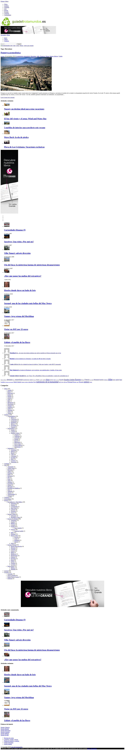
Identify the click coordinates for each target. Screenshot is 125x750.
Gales (15, 538)
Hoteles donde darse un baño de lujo (20, 290)
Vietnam (9, 496)
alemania (9, 379)
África (5, 4)
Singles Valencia (5, 727)
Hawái (16, 440)
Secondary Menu (5, 35)
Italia (12, 532)
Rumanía (13, 558)
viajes (91, 382)
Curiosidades (7, 15)
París (35, 382)
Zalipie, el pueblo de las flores (17, 342)
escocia (57, 379)
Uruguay (13, 460)
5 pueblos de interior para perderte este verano (24, 127)
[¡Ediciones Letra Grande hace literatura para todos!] (28, 33)
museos (23, 382)
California (17, 436)
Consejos (6, 13)
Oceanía (6, 12)
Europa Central (11, 514)
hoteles (101, 379)
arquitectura (26, 379)
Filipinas (9, 473)
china (47, 379)
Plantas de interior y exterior (11, 741)
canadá (40, 379)
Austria (13, 522)
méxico (26, 382)
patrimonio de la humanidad (47, 382)
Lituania (13, 509)
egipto (54, 379)
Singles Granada (5, 732)
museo (19, 382)
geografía (91, 379)
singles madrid (8, 744)
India (8, 474)
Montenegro (14, 555)
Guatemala (14, 421)
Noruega (13, 511)
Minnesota (17, 442)
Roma (47, 56)
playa (62, 382)
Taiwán (9, 493)
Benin (9, 391)
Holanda (96, 379)
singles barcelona (8, 742)
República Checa (15, 517)
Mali (8, 401)
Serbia (12, 561)
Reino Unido (14, 535)
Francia (87, 379)
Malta (12, 552)
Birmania (9, 470)
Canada (13, 431)
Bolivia (13, 451)
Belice (12, 417)
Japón (9, 480)
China (9, 471)
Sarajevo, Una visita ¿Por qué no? (19, 242)
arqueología (27, 56)
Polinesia (9, 578)
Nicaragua (13, 425)
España (61, 379)
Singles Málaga (5, 733)
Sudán (9, 408)
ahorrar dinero (3, 379)
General (6, 571)
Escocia (16, 537)
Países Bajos (10, 566)
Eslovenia (13, 515)
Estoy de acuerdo (92, 748)
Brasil (37, 379)
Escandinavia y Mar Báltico (14, 502)
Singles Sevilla (5, 735)
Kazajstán (10, 483)
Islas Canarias (18, 528)
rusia (77, 382)
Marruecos (10, 402)
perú (60, 382)
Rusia (12, 560)
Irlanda (16, 541)
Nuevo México (18, 445)
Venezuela (13, 462)
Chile (12, 454)
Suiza (12, 543)
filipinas (82, 379)
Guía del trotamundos (16, 747)
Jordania (9, 482)
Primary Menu (4, 1)
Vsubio (60, 56)
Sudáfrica (10, 407)
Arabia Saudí (11, 468)
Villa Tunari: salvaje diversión (17, 253)
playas (65, 382)
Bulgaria (13, 548)
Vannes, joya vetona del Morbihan (19, 316)
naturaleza (30, 382)
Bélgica (13, 523)
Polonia (13, 557)
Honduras (13, 422)
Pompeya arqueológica (11, 53)
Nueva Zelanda (11, 575)
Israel (8, 479)
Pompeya (42, 56)
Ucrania (13, 564)
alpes (14, 379)
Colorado (16, 437)
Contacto (6, 41)
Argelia (9, 390)
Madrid (15, 382)
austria (31, 379)
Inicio (5, 38)
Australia (9, 574)
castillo (44, 379)
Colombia (13, 456)
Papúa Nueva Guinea (13, 577)
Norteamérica (11, 428)
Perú (12, 459)
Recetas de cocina (9, 738)
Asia (5, 9)
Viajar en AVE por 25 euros (16, 329)
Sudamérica (10, 448)
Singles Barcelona (5, 730)
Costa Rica (14, 419)
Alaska (13, 430)
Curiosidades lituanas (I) (15, 230)
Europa (6, 10)
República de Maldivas (13, 488)
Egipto (9, 395)
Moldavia (13, 554)
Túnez (9, 411)
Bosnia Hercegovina (16, 546)
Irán (8, 477)
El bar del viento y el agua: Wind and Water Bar (25, 119)
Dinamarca (14, 503)
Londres (3, 382)
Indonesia (10, 476)
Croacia (13, 525)
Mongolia (10, 486)
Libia (8, 399)
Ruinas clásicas (54, 56)
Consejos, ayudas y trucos (11, 739)
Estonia (13, 505)
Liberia (9, 398)
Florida (16, 439)
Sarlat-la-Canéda (18, 531)
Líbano (9, 485)
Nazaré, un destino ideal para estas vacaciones (24, 109)
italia (38, 56)
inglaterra (106, 379)
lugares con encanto (9, 382)
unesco (86, 382)
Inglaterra (16, 540)
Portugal (70, 382)
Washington (17, 447)
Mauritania (10, 404)
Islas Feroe (14, 508)
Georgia (13, 549)
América (6, 6)
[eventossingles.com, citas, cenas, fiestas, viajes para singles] (17, 45)
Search (19, 44)
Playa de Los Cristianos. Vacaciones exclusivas (24, 147)
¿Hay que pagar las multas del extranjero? (22, 276)
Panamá (13, 427)
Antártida (6, 7)
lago (120, 379)
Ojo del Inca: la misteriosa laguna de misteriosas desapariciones (32, 265)
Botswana (10, 393)
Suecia (12, 512)
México (13, 424)
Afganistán (10, 466)
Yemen (9, 413)
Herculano (33, 56)
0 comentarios (19, 56)
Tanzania (9, 410)
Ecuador (13, 457)
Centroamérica (11, 416)
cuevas (51, 379)
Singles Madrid (5, 729)
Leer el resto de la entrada (7, 97)
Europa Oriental (11, 545)
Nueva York (17, 444)
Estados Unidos (69, 379)
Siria (8, 489)
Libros (6, 39)
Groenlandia (14, 506)
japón (117, 379)
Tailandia (9, 491)
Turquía (81, 382)
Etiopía (9, 396)
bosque (34, 379)
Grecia (12, 551)
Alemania (13, 520)
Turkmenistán (11, 494)
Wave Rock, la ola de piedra (16, 137)
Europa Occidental (12, 519)
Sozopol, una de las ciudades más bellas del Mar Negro (28, 303)
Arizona (16, 434)
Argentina (13, 450)
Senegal (9, 405)
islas (110, 379)
